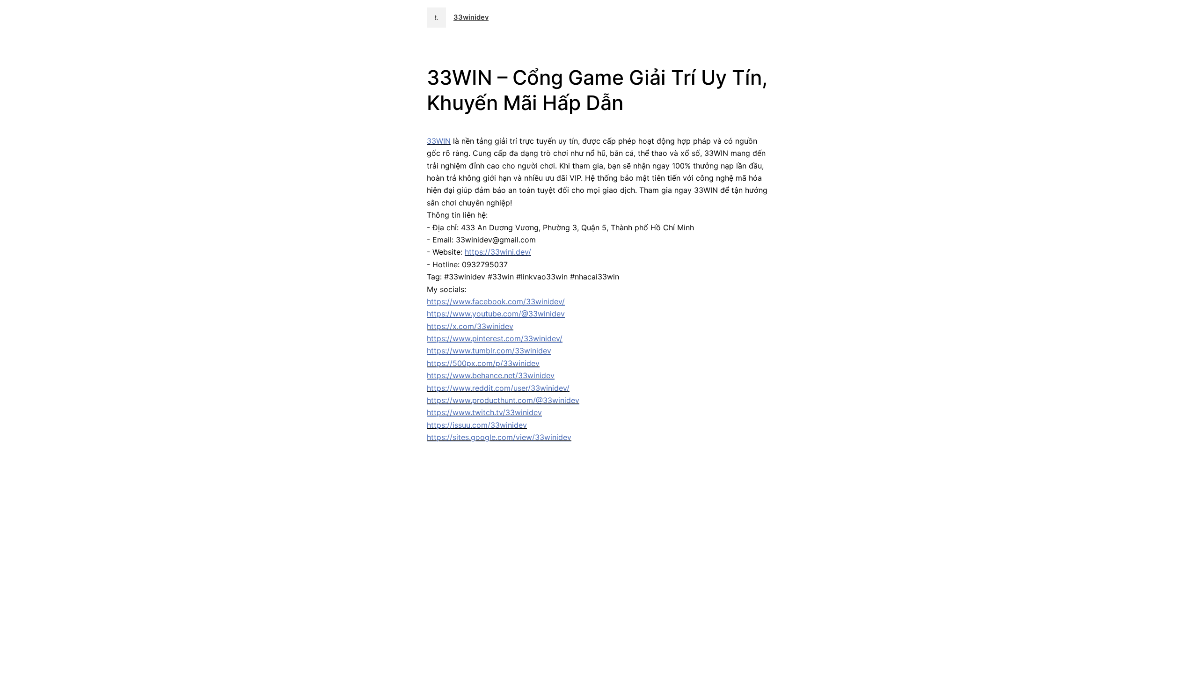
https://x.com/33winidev (470, 326)
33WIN (439, 141)
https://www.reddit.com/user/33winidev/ (498, 388)
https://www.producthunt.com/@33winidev (503, 400)
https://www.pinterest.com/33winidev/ (494, 338)
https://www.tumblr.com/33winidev (489, 350)
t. (436, 17)
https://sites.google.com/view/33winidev (499, 437)
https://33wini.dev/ (498, 251)
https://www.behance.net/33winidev (491, 375)
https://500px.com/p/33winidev (483, 363)
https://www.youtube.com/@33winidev (496, 313)
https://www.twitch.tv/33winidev (484, 412)
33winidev (471, 17)
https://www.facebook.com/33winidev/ (496, 301)
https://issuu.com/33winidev (477, 425)
